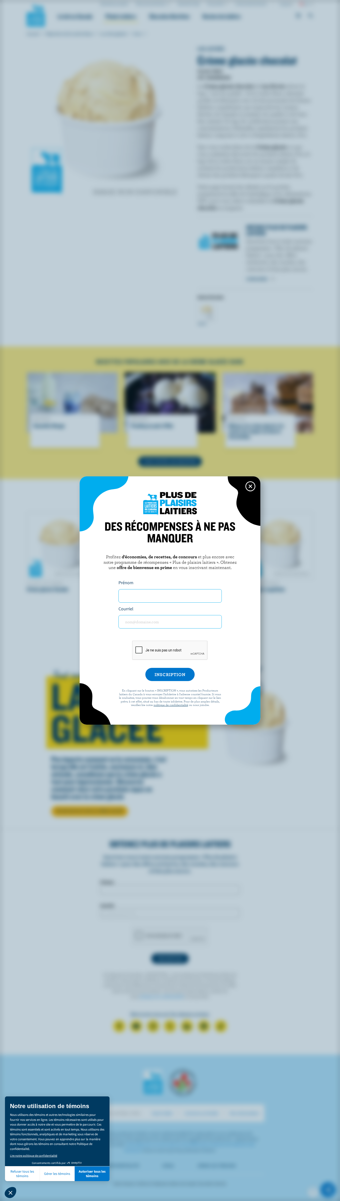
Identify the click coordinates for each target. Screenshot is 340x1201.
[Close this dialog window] (250, 486)
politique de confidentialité (171, 704)
